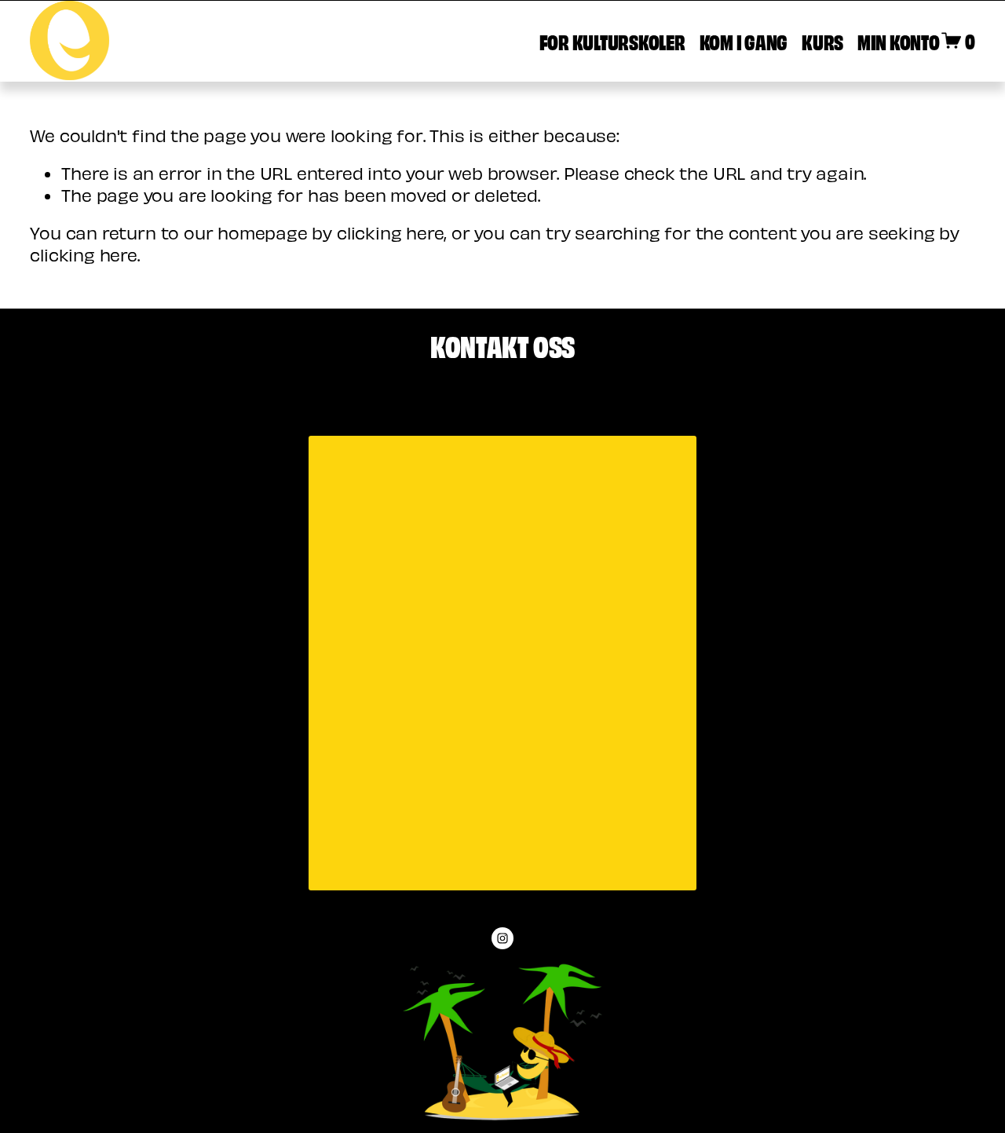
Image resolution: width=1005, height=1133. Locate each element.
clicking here (390, 232)
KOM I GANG (744, 40)
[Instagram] (502, 938)
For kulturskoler (612, 40)
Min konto (898, 40)
